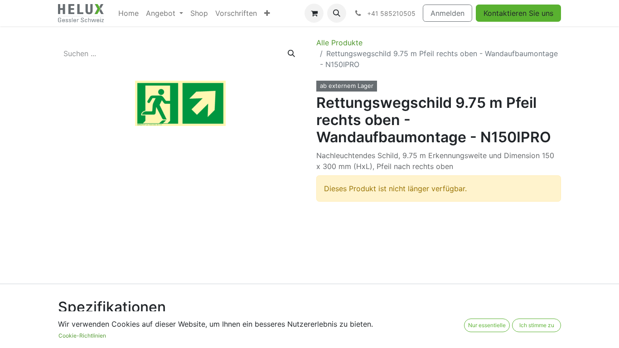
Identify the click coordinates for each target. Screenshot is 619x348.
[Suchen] (291, 53)
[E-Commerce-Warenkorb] (314, 13)
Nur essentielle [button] (487, 325)
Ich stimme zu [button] (536, 325)
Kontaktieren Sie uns (518, 13)
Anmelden (447, 13)
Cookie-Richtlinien (82, 335)
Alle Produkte (339, 42)
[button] (336, 13)
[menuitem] (128, 13)
